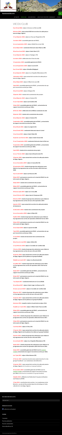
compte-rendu (17, 371)
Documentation (31, 17)
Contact (59, 17)
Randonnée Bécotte (8, 13)
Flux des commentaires (7, 423)
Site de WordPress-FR (7, 426)
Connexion (4, 418)
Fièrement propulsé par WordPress (9, 433)
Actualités (16, 17)
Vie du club (23, 17)
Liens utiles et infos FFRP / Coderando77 (46, 17)
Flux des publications (7, 421)
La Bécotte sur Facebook (10, 409)
